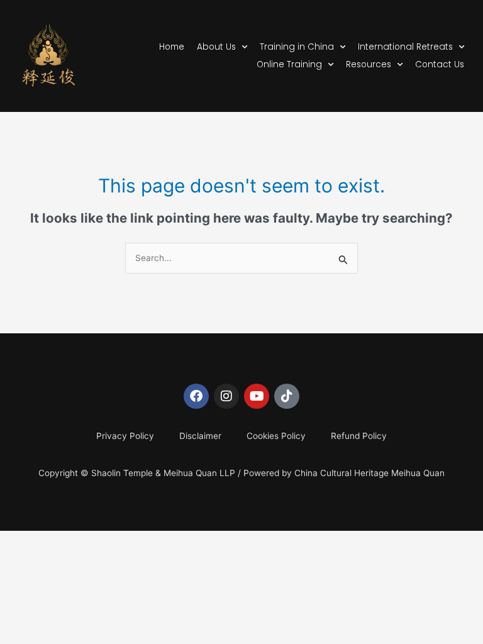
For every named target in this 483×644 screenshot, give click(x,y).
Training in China (297, 47)
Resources (368, 64)
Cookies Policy (276, 436)
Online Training (289, 64)
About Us (216, 47)
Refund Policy (359, 436)
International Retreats (405, 47)
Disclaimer (200, 436)
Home (171, 47)
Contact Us (439, 64)
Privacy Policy (125, 436)
